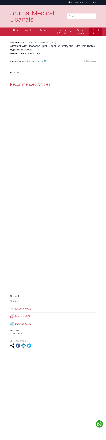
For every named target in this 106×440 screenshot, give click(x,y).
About (28, 30)
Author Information (62, 32)
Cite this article (23, 308)
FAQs (94, 2)
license (40, 61)
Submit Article (96, 32)
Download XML (23, 323)
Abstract (14, 301)
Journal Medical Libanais (32, 16)
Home (16, 30)
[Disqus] (53, 125)
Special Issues (80, 32)
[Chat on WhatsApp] (99, 424)
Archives (44, 30)
